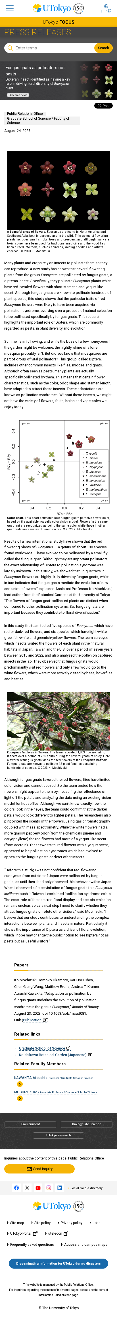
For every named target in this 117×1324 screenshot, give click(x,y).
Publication (32, 1020)
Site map (17, 1223)
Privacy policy (71, 1223)
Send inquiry (43, 1169)
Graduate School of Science (42, 1048)
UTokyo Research (58, 1135)
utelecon (55, 1233)
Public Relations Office (25, 114)
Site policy (42, 1223)
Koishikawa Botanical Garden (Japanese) (53, 1055)
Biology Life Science (86, 1124)
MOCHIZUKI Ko (55, 1092)
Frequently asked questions (32, 1244)
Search (103, 48)
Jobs (97, 1223)
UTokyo (58, 22)
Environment (30, 1124)
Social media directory (86, 1188)
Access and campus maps (85, 1244)
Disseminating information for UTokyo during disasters (58, 1263)
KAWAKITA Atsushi (53, 1078)
